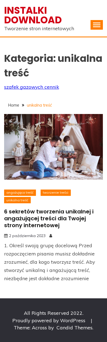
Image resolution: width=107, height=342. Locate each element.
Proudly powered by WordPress (49, 320)
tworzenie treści (55, 192)
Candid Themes (74, 327)
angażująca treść (19, 192)
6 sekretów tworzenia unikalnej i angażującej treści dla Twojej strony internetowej (49, 218)
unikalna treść (17, 200)
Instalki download (33, 15)
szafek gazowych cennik (31, 87)
